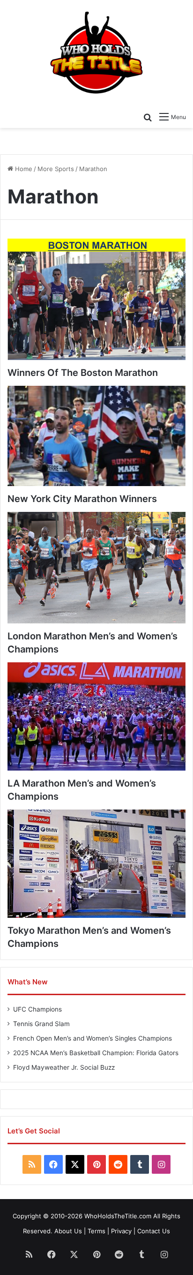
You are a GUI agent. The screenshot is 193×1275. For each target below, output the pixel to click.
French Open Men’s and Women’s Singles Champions (92, 1038)
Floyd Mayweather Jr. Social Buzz (64, 1067)
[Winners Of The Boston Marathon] (96, 299)
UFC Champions (37, 1009)
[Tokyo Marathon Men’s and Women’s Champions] (96, 864)
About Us (68, 1231)
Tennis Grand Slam (41, 1024)
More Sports (55, 168)
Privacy (121, 1231)
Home (22, 168)
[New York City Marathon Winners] (96, 436)
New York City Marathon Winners (82, 498)
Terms (96, 1231)
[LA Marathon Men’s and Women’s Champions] (96, 716)
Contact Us (153, 1231)
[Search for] (147, 117)
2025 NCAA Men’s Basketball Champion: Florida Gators (95, 1053)
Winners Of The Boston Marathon (82, 372)
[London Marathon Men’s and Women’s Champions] (96, 567)
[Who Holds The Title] (96, 53)
